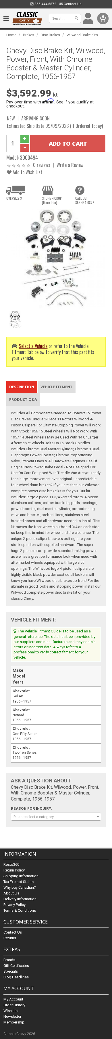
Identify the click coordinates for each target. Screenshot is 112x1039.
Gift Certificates (16, 965)
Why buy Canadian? (19, 887)
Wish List (11, 1011)
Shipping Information (20, 876)
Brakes (28, 35)
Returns (9, 938)
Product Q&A (23, 399)
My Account (13, 999)
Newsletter (12, 1016)
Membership (13, 1022)
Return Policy (14, 870)
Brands (9, 960)
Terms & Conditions (19, 910)
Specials (10, 971)
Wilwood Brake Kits (82, 35)
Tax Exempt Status (18, 882)
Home (11, 35)
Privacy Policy (14, 905)
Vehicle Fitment (56, 386)
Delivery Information (19, 899)
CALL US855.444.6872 (84, 200)
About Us (11, 893)
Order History (14, 1005)
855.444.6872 (45, 4)
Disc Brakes (50, 35)
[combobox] (56, 817)
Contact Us (72, 4)
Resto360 (11, 864)
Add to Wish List (26, 172)
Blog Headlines (16, 977)
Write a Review (70, 164)
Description (21, 386)
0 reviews (41, 164)
